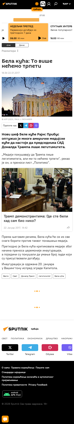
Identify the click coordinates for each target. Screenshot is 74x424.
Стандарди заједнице (14, 372)
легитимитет (44, 276)
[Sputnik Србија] (10, 5)
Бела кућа (59, 276)
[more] (68, 227)
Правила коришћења (22, 367)
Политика (17, 338)
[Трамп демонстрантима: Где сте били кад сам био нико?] (37, 190)
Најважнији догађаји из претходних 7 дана (23, 31)
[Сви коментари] (5, 419)
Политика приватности (14, 384)
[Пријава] (48, 3)
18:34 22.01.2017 (11, 72)
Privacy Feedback (37, 384)
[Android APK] (12, 394)
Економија (35, 338)
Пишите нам (42, 367)
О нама (6, 367)
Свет (15, 276)
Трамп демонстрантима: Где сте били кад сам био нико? (36, 218)
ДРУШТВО (52, 338)
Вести (6, 276)
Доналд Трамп (28, 276)
